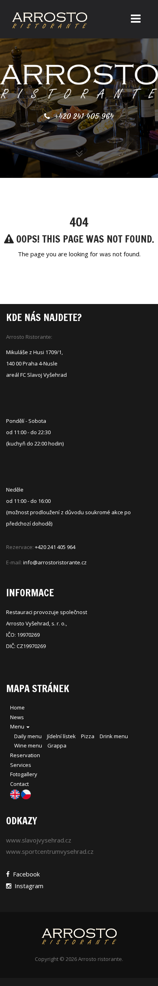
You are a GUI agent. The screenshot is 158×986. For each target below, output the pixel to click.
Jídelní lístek (61, 736)
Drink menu (114, 736)
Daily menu (28, 736)
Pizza (87, 736)
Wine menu (28, 745)
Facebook (25, 874)
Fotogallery (23, 774)
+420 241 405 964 (83, 116)
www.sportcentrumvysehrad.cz (50, 851)
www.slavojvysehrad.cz (38, 840)
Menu (18, 726)
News (17, 717)
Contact (19, 784)
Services (20, 765)
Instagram (27, 886)
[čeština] (26, 794)
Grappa (56, 745)
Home (17, 707)
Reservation (25, 755)
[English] (15, 794)
